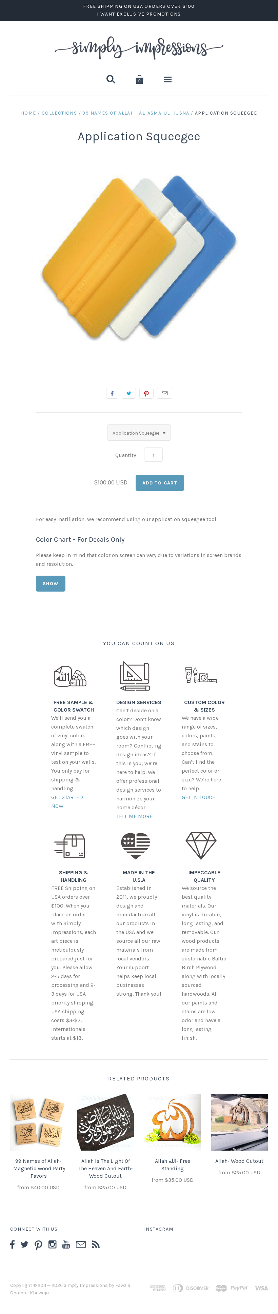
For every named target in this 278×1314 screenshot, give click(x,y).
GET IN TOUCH (199, 797)
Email (164, 393)
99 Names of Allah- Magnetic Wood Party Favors (38, 1168)
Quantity (125, 455)
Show (51, 583)
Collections (59, 113)
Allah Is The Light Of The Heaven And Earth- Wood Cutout (105, 1168)
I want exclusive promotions (139, 14)
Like (112, 393)
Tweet (129, 393)
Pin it (146, 393)
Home (28, 113)
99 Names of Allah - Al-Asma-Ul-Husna (135, 113)
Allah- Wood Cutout (239, 1161)
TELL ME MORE (134, 816)
